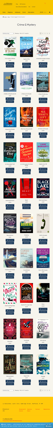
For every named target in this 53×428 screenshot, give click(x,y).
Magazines (10, 12)
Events (24, 12)
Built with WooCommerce (16, 420)
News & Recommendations (21, 6)
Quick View (11, 63)
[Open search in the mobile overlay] (45, 3)
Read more (43, 136)
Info (29, 6)
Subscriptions (31, 12)
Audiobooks (17, 12)
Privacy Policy (6, 420)
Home (5, 17)
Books (4, 12)
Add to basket (10, 66)
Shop (17, 4)
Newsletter (47, 409)
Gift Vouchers (22, 4)
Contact (33, 6)
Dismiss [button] (49, 426)
